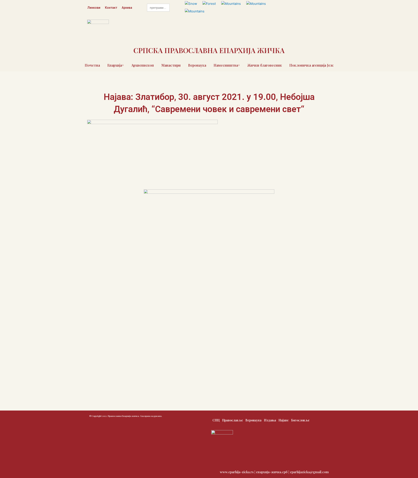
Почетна (92, 65)
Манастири (171, 65)
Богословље (300, 420)
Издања (270, 420)
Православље (232, 420)
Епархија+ (115, 65)
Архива (127, 7)
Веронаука (197, 65)
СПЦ (216, 420)
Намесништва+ (227, 65)
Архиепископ (142, 65)
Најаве (283, 420)
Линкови (93, 7)
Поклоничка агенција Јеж (311, 65)
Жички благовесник (264, 65)
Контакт (111, 7)
